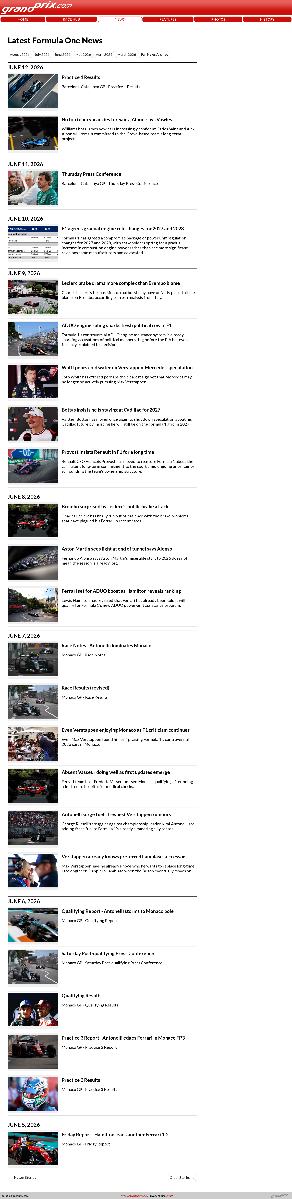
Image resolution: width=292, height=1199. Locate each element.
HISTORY (267, 19)
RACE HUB (71, 19)
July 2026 (42, 54)
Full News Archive (154, 54)
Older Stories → (182, 1177)
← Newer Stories (23, 1177)
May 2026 (83, 54)
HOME (23, 19)
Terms (122, 1195)
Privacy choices (158, 1195)
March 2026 (126, 54)
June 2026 (62, 54)
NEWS (120, 19)
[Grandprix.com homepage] (280, 1196)
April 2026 (104, 54)
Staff (170, 1195)
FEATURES (167, 19)
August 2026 (20, 54)
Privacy (143, 1195)
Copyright (133, 1195)
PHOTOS (218, 19)
